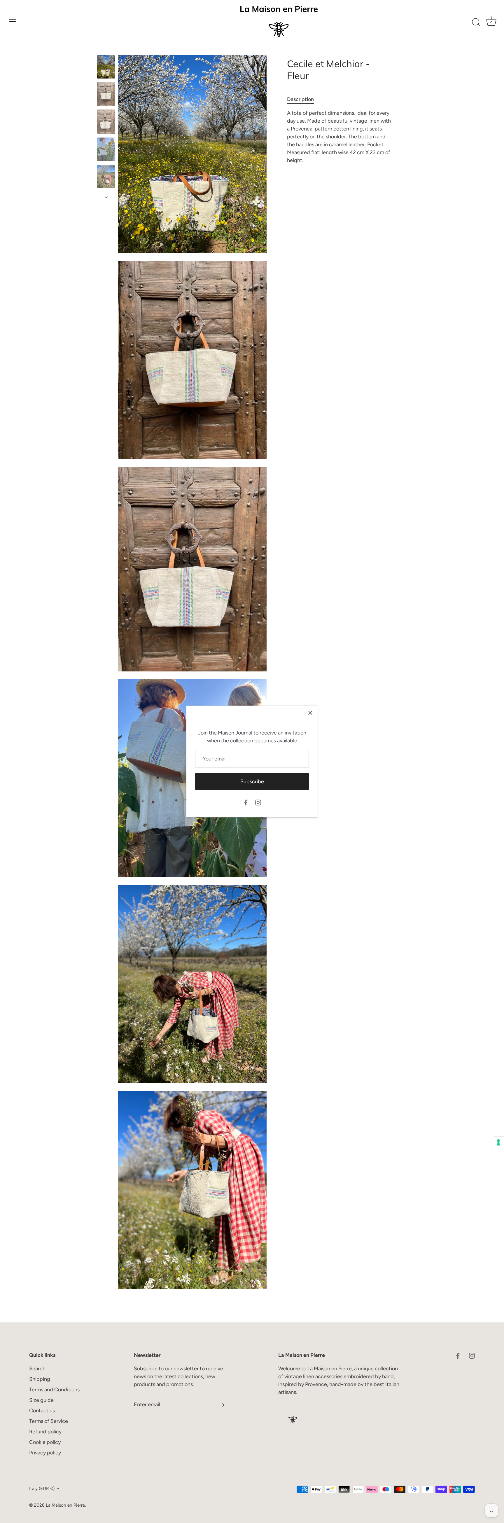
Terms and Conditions (54, 1389)
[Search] (476, 22)
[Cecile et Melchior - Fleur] (106, 67)
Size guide (41, 1400)
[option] (106, 67)
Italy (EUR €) (42, 1488)
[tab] (303, 99)
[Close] (310, 712)
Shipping (39, 1379)
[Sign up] (221, 1405)
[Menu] (12, 21)
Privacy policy (45, 1452)
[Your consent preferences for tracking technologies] (498, 1142)
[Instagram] (258, 802)
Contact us (42, 1410)
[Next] (106, 197)
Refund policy (45, 1431)
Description (300, 99)
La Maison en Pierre (65, 1505)
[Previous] (106, 49)
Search (37, 1368)
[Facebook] (246, 802)
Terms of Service (48, 1421)
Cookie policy (45, 1442)
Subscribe (252, 781)
